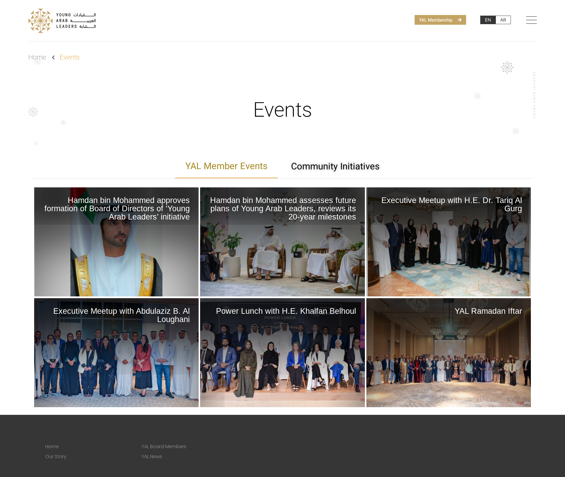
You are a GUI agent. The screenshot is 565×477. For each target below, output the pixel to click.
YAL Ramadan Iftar (488, 311)
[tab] (226, 166)
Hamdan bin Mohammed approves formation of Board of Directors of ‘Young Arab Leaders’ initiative (117, 208)
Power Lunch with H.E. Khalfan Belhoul (286, 311)
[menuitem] (488, 20)
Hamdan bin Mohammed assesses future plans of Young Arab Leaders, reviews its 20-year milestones (283, 208)
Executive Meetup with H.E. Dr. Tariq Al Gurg (451, 204)
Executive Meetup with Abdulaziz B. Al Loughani (121, 315)
